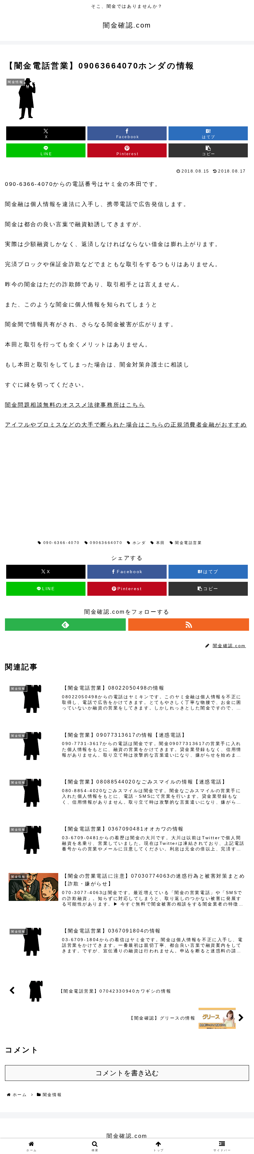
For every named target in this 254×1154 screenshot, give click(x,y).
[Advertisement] (51, 478)
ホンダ (139, 543)
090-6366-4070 (61, 543)
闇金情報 (21, 543)
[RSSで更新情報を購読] (188, 624)
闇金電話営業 (188, 543)
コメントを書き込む (127, 1073)
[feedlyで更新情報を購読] (65, 624)
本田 (160, 543)
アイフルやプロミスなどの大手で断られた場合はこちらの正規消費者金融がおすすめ (126, 425)
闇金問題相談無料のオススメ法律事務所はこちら (75, 405)
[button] (208, 150)
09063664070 (106, 543)
